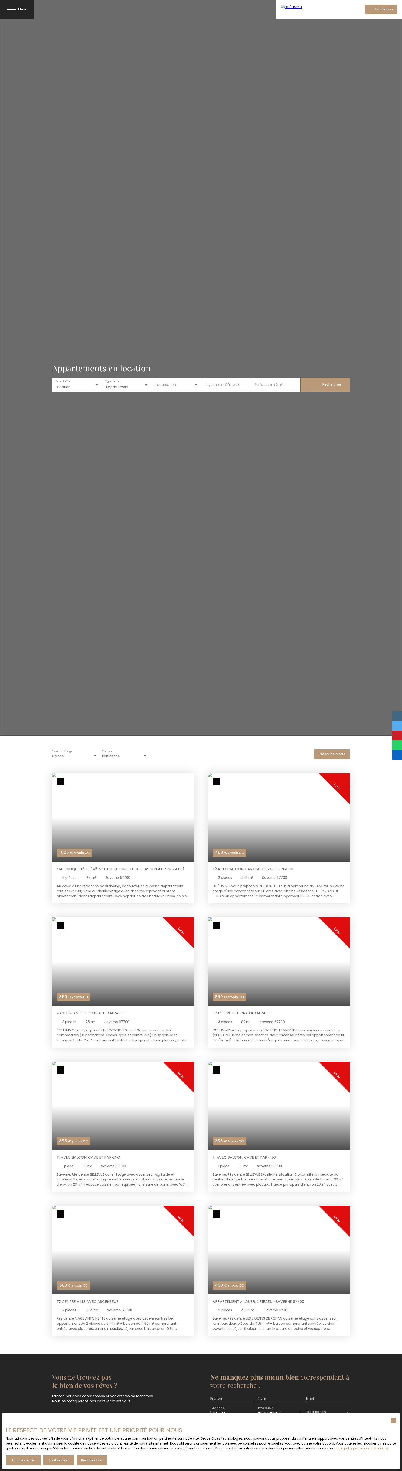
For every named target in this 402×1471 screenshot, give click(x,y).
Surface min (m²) (269, 384)
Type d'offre (63, 381)
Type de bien (113, 381)
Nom (262, 1398)
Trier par (107, 751)
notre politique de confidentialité (361, 1448)
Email (310, 1398)
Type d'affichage (62, 751)
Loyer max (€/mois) (222, 384)
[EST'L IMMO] (311, 9)
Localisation (166, 384)
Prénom (216, 1398)
